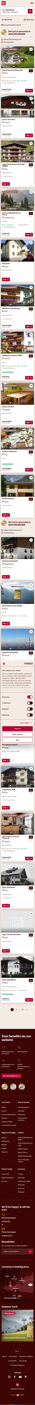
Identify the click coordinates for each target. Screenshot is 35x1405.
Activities (6, 1102)
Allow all (17, 729)
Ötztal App (21, 1185)
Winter (4, 1107)
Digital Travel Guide (8, 1178)
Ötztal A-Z (5, 1152)
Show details (24, 723)
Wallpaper (21, 1192)
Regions (4, 1138)
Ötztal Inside (7, 1169)
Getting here (5, 1141)
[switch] (30, 703)
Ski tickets (21, 1111)
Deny (17, 740)
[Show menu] (32, 3)
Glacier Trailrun (23, 1152)
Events (20, 1133)
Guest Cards (5, 1174)
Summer (4, 1111)
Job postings (23, 1361)
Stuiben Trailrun (23, 1149)
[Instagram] (9, 1377)
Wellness (4, 1118)
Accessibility (12, 1361)
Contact (20, 1174)
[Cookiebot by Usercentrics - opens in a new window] (25, 663)
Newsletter (21, 1178)
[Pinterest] (25, 1377)
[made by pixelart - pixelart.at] (17, 1395)
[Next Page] (27, 1009)
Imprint (4, 1356)
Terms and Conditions (26, 1356)
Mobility (4, 1145)
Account (4, 1181)
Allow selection (17, 734)
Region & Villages (9, 1133)
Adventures (21, 1114)
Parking (4, 1148)
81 (23, 1010)
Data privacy (13, 1356)
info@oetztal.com (7, 1235)
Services (21, 1169)
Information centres (24, 1181)
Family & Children (7, 1122)
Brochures (21, 1188)
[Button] (30, 1251)
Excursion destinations (9, 1114)
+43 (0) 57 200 (6, 1221)
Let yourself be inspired (9, 1125)
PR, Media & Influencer (17, 1365)
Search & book (23, 1102)
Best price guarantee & (19, 32)
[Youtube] (20, 1377)
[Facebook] (15, 1377)
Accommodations (23, 1107)
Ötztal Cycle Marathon (25, 1156)
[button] (13, 66)
